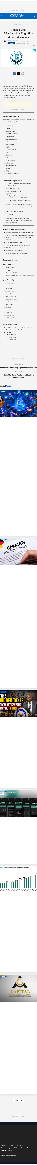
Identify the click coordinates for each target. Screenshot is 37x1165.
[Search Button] (34, 16)
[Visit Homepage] (17, 16)
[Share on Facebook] (14, 73)
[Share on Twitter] (18, 73)
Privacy (11, 1145)
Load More (18, 1100)
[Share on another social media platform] (22, 73)
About (3, 1145)
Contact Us (25, 1148)
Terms (19, 1145)
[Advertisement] (18, 5)
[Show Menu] (1, 16)
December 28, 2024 (26, 41)
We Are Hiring (5, 1148)
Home (15, 24)
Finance (21, 24)
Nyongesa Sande (13, 41)
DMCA (16, 1148)
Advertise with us (7, 1150)
